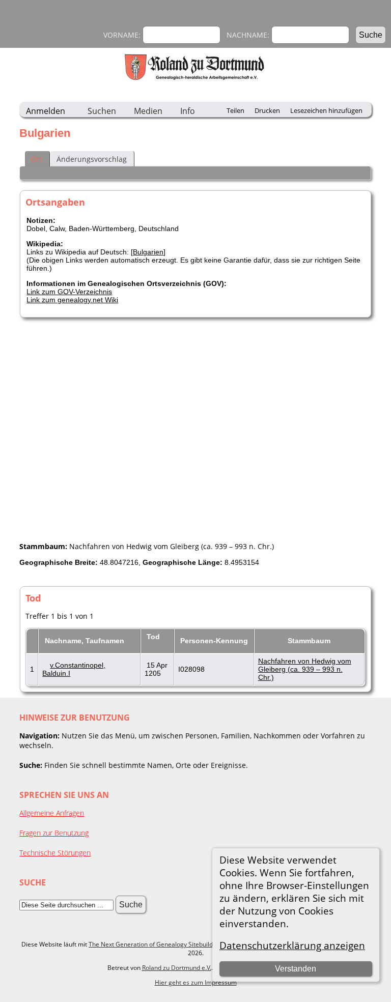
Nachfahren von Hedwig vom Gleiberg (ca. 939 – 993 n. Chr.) (304, 669)
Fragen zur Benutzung (54, 833)
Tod (154, 637)
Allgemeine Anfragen (51, 813)
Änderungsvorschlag (92, 159)
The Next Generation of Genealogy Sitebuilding (155, 944)
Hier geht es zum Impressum (196, 982)
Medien (148, 111)
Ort (36, 159)
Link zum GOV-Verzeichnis (69, 292)
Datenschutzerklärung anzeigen (292, 945)
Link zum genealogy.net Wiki (72, 300)
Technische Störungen (55, 852)
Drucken (267, 110)
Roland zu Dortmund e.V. (176, 967)
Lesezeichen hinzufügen (326, 110)
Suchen (102, 111)
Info (187, 111)
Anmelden (45, 111)
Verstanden (295, 968)
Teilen (235, 110)
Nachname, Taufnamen (85, 641)
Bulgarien (148, 252)
